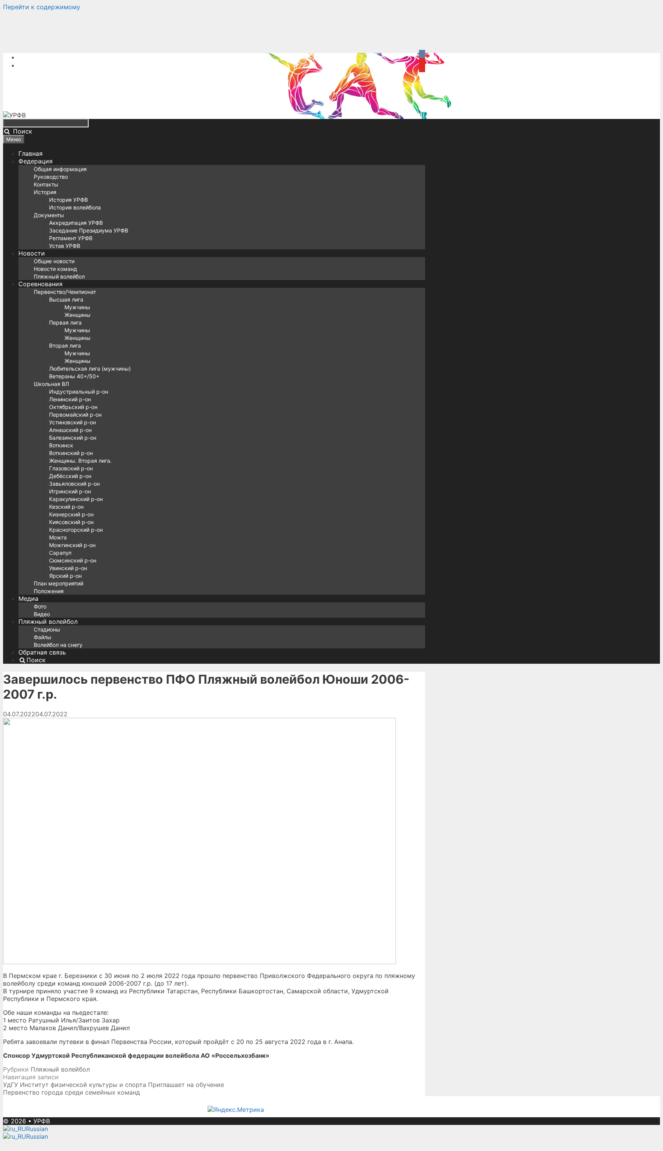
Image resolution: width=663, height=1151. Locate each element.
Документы (49, 215)
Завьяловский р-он (74, 483)
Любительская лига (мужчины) (90, 368)
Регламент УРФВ (70, 238)
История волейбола (75, 207)
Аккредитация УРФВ (76, 222)
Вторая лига (65, 345)
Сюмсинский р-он (72, 560)
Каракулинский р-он (76, 499)
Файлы (42, 637)
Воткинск (61, 445)
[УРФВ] (14, 115)
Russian (37, 1129)
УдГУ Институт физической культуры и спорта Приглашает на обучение (113, 1084)
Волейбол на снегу (58, 644)
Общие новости (54, 261)
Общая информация (60, 169)
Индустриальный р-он (78, 391)
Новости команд (55, 268)
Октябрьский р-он (73, 407)
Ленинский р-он (70, 399)
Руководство (51, 176)
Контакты (46, 184)
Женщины (77, 315)
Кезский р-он (66, 506)
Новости (31, 253)
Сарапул (60, 552)
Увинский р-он (68, 568)
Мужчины (77, 307)
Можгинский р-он (72, 545)
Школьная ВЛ (51, 384)
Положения (49, 591)
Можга (58, 537)
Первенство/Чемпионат (65, 292)
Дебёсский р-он (70, 476)
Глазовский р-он (71, 468)
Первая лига (65, 322)
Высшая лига (66, 299)
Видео (42, 614)
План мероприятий (58, 583)
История (45, 192)
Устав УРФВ (64, 245)
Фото (40, 606)
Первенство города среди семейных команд (71, 1092)
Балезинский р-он (72, 437)
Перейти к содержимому (41, 7)
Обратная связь (42, 652)
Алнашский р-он (70, 430)
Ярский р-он (65, 575)
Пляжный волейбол (59, 276)
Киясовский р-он (71, 522)
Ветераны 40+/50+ (74, 376)
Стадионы (47, 629)
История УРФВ (68, 199)
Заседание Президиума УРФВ (88, 230)
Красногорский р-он (76, 529)
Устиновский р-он (72, 422)
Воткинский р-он (71, 453)
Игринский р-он (70, 491)
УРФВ (41, 1121)
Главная (30, 153)
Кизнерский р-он (71, 514)
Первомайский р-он (75, 414)
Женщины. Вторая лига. (80, 460)
